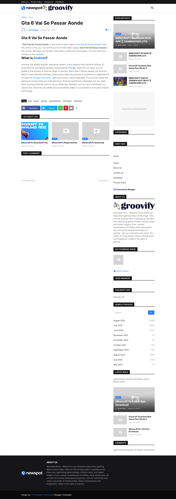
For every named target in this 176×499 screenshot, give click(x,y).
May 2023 (134, 364)
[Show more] (76, 108)
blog (31, 17)
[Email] (71, 108)
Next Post (103, 180)
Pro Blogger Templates (42, 495)
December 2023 (134, 335)
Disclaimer (60, 2)
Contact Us (48, 2)
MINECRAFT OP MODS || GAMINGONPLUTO (140, 54)
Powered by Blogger (125, 189)
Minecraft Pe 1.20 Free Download (139, 430)
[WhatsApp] (60, 108)
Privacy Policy (36, 2)
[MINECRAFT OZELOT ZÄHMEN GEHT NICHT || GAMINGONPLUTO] (120, 81)
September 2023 (134, 350)
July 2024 (134, 325)
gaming (44, 101)
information (67, 101)
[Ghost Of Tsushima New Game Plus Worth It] (120, 68)
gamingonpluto (55, 101)
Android (40, 58)
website (40, 54)
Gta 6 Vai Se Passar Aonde (88, 44)
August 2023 (134, 355)
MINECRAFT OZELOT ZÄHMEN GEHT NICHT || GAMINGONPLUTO (140, 80)
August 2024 (134, 320)
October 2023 (134, 345)
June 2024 (134, 330)
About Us (24, 2)
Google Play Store (42, 77)
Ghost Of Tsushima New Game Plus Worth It (140, 66)
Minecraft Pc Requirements (64, 142)
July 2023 (134, 360)
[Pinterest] (66, 108)
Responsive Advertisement (134, 109)
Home (24, 17)
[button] (152, 8)
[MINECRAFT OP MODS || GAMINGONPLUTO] (120, 56)
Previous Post (29, 180)
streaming (78, 101)
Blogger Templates (63, 495)
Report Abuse (122, 271)
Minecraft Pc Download (93, 142)
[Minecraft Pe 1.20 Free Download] (120, 432)
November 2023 (134, 340)
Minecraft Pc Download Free (34, 142)
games (36, 101)
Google (72, 68)
